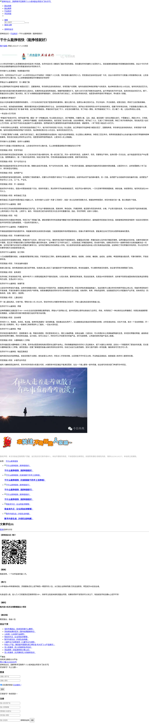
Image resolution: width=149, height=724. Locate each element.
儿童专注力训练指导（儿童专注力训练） (20, 642)
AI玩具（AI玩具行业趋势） (15, 634)
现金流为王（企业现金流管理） (18, 509)
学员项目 (7, 14)
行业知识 (7, 11)
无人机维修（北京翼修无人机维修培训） (20, 652)
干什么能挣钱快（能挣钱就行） (18, 490)
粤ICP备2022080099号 (8, 662)
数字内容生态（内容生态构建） (18, 519)
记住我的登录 (7, 685)
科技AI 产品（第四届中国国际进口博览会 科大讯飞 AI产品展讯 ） (29, 645)
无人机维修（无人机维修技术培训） (18, 647)
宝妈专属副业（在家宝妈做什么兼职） (19, 629)
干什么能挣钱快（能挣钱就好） (18, 470)
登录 (1, 529)
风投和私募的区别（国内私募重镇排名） (20, 631)
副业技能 (7, 6)
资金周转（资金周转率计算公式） (17, 650)
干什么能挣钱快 (12, 461)
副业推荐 (7, 8)
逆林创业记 (8, 29)
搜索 (6, 20)
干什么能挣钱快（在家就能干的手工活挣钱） (25, 480)
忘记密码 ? (17, 685)
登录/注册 (8, 25)
